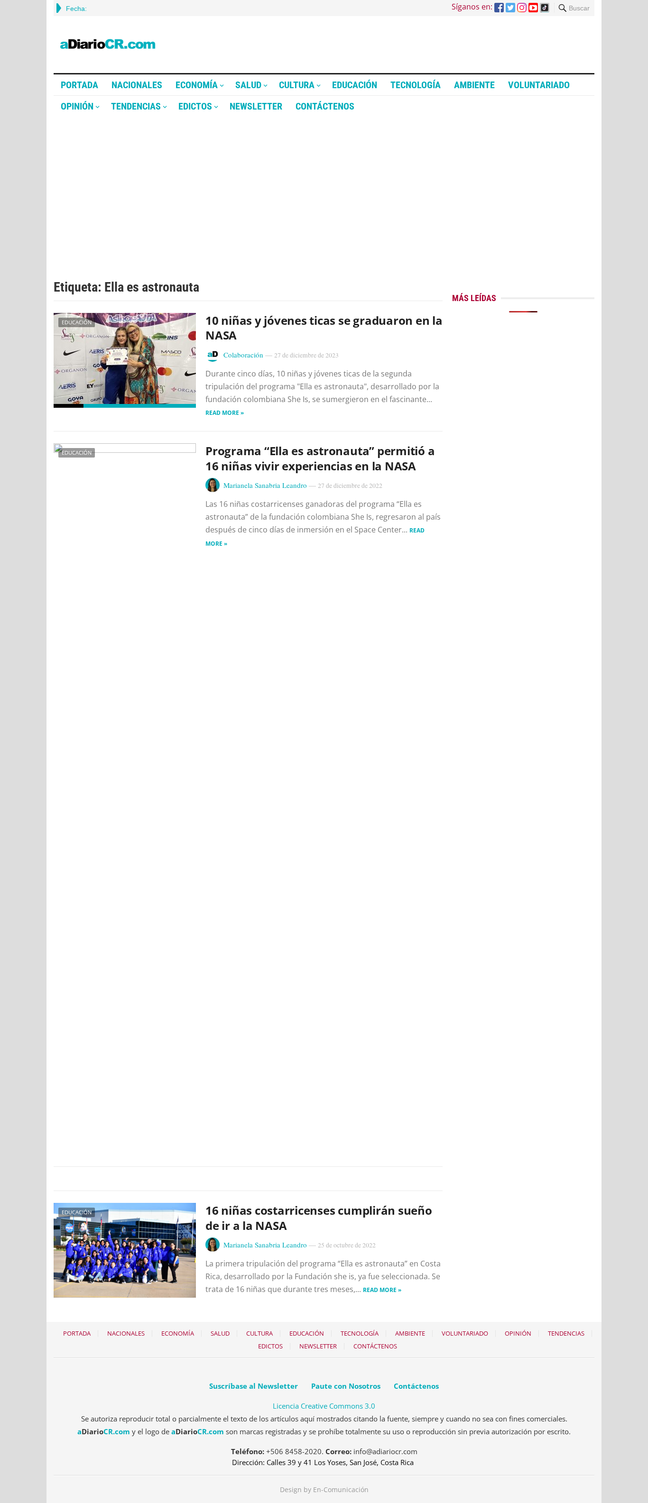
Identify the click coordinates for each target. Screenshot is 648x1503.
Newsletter (256, 106)
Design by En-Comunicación (324, 1489)
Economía (197, 85)
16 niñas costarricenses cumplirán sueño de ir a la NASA (318, 1217)
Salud (248, 85)
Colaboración (243, 354)
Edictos (195, 106)
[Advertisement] (324, 188)
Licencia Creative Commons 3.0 (324, 1406)
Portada (79, 85)
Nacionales (136, 85)
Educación (354, 85)
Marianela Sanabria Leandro (265, 485)
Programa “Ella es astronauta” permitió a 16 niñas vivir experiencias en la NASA (320, 458)
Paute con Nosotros (345, 1386)
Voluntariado (539, 85)
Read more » (224, 413)
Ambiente (474, 85)
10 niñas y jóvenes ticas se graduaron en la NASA (324, 327)
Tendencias (136, 106)
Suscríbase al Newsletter (253, 1386)
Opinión (77, 106)
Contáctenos (325, 106)
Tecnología (415, 85)
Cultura (297, 85)
